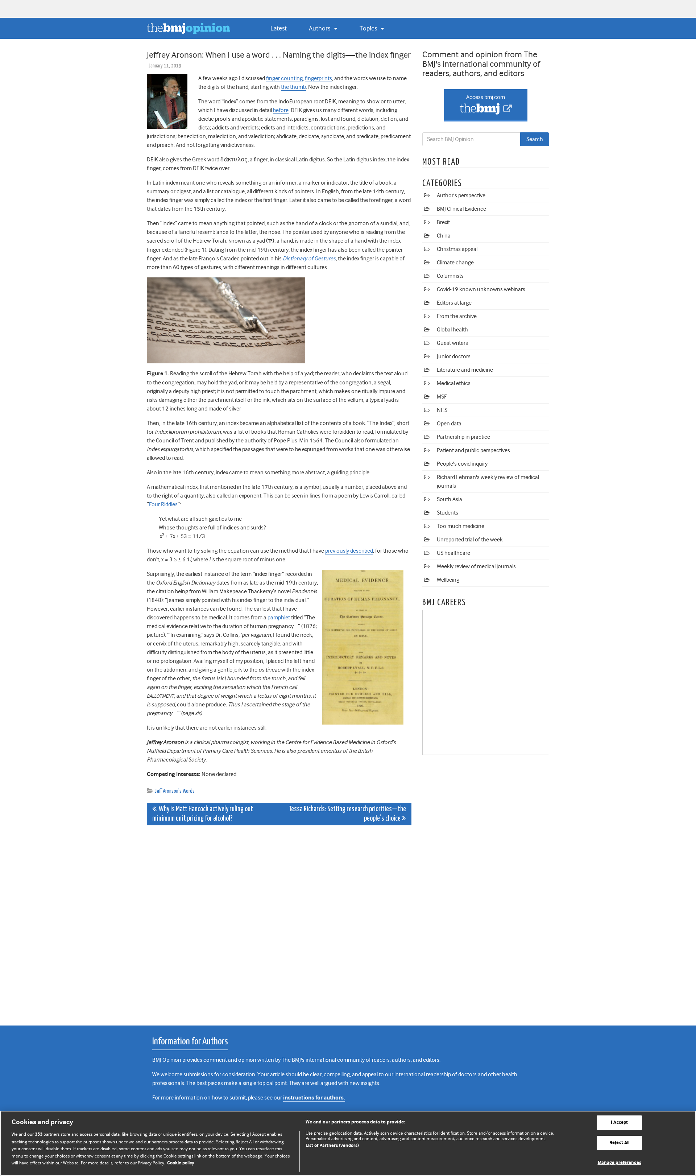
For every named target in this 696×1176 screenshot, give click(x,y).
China (444, 235)
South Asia (449, 499)
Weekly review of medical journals (476, 566)
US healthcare (453, 553)
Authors (320, 28)
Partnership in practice (463, 437)
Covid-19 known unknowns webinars (481, 289)
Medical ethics (454, 383)
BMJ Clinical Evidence (461, 209)
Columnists (450, 276)
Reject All (619, 1143)
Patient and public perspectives (473, 450)
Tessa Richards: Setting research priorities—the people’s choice (347, 814)
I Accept (619, 1122)
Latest (278, 28)
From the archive (457, 316)
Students (447, 512)
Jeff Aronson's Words (175, 791)
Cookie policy (180, 1163)
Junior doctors (454, 356)
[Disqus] (279, 921)
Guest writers (452, 343)
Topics (369, 28)
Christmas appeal (457, 249)
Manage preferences (619, 1162)
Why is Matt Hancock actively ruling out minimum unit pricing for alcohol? (202, 814)
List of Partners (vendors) (332, 1145)
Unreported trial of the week (470, 539)
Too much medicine (460, 526)
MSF (442, 396)
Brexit (443, 222)
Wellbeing (448, 580)
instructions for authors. (314, 1097)
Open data (449, 423)
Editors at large (454, 303)
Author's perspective (461, 195)
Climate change (455, 262)
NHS (442, 410)
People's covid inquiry (462, 464)
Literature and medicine (465, 370)
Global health (452, 329)
